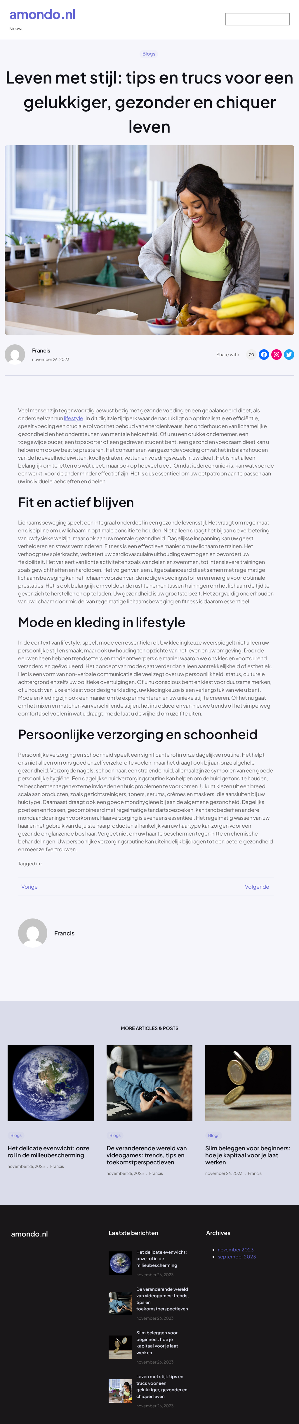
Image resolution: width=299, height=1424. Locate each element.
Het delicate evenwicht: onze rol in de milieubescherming (48, 1152)
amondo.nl (42, 14)
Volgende (257, 886)
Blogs (148, 54)
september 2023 (237, 1256)
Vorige (29, 886)
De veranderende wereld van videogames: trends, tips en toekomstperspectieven (147, 1155)
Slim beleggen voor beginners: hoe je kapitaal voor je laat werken (248, 1155)
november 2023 (236, 1249)
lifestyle (73, 418)
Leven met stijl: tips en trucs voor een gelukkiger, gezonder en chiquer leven (161, 1386)
